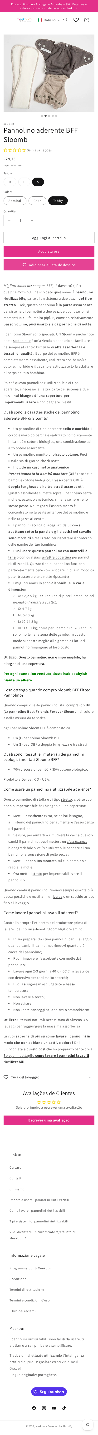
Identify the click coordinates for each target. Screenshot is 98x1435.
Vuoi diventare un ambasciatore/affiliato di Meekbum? (43, 1235)
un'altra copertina (56, 557)
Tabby (58, 201)
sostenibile (22, 340)
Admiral (15, 201)
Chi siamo (17, 1189)
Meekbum (41, 1426)
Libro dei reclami (22, 1311)
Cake (37, 201)
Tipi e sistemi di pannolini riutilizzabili (39, 1221)
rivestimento (77, 841)
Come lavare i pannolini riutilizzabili (37, 1210)
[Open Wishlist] (76, 20)
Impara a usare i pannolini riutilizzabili (39, 1200)
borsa (57, 896)
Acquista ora (49, 251)
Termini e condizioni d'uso (30, 1300)
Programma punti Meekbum (31, 1268)
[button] (9, 20)
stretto (10, 305)
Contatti (16, 1178)
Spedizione (18, 1279)
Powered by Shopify (60, 1426)
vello (40, 848)
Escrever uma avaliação (49, 1120)
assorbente (34, 815)
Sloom (27, 334)
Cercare (15, 1167)
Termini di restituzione (27, 1289)
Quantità (10, 211)
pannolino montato (41, 860)
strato (37, 873)
